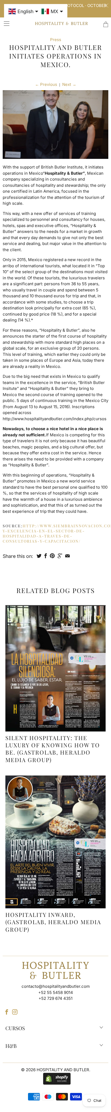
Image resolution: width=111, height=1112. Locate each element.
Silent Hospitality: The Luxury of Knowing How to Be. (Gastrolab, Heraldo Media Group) (52, 748)
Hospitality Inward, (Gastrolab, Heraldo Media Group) (53, 922)
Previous (46, 84)
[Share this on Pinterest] (52, 555)
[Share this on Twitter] (39, 555)
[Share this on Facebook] (46, 555)
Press (55, 39)
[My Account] (5, 23)
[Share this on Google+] (60, 555)
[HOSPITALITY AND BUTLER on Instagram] (15, 1012)
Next (69, 84)
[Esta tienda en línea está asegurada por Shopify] (55, 1078)
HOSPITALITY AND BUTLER (63, 1069)
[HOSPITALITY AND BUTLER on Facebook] (6, 1012)
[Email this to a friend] (67, 555)
